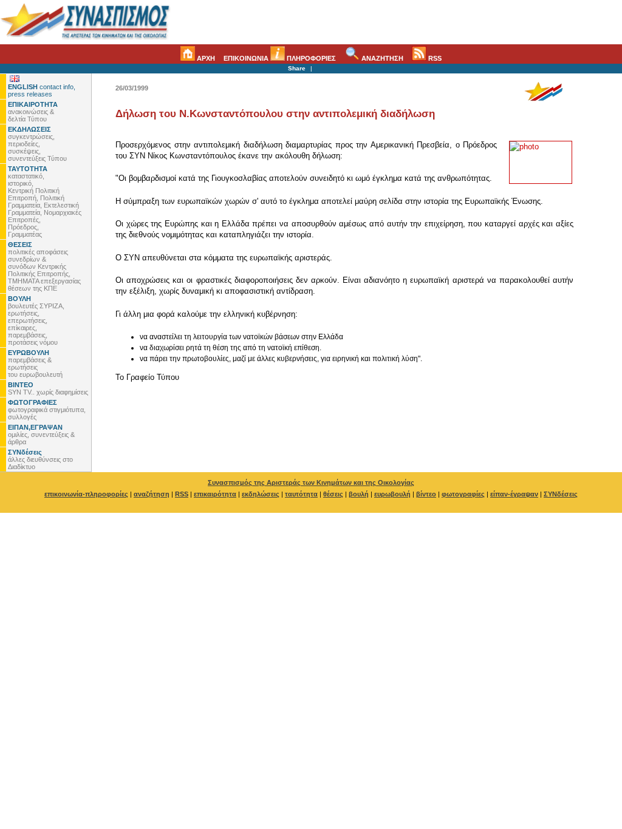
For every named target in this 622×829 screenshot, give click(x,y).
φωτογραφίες (463, 494)
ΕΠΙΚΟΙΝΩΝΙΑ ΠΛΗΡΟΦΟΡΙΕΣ (280, 58)
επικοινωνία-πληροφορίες (86, 494)
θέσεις (333, 494)
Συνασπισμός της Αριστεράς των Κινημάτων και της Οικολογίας (311, 482)
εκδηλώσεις (260, 494)
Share (297, 68)
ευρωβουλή (392, 494)
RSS (434, 58)
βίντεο (426, 494)
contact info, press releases (41, 90)
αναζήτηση (151, 494)
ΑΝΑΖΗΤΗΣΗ (381, 58)
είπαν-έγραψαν (514, 494)
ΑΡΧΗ (205, 58)
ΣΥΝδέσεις (561, 494)
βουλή (359, 494)
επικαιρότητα (215, 494)
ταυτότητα (301, 494)
